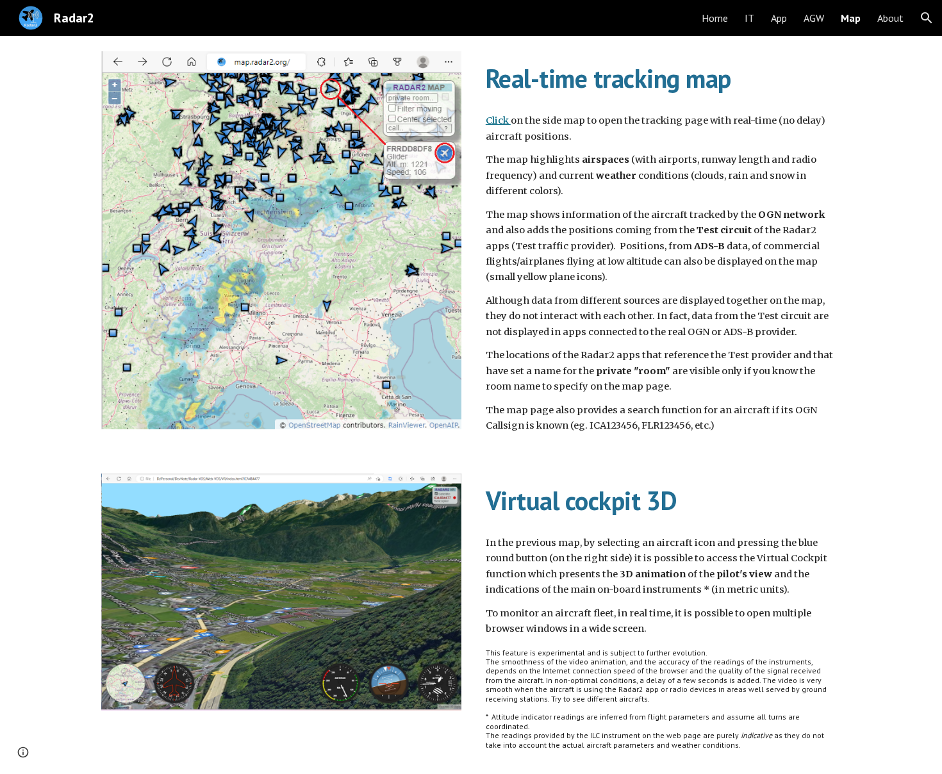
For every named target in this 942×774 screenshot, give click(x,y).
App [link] (779, 18)
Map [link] (851, 18)
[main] (661, 77)
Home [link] (715, 18)
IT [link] (749, 18)
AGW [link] (814, 18)
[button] (926, 18)
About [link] (890, 18)
